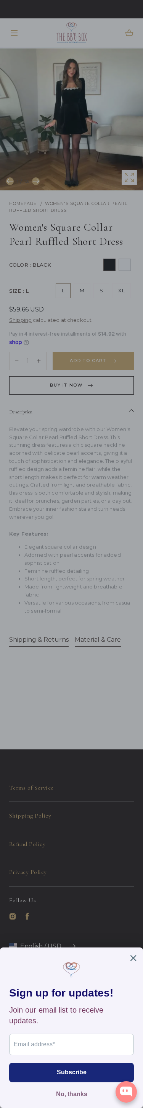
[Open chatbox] (126, 1092)
